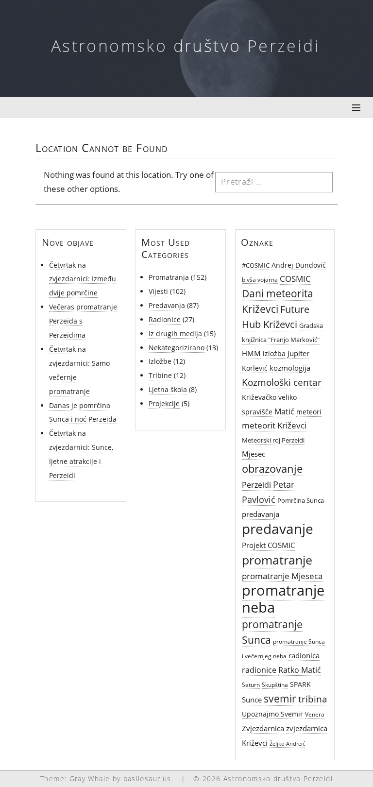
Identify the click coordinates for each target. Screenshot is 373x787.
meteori (309, 411)
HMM (251, 353)
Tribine (160, 375)
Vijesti (158, 291)
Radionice (165, 319)
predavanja (260, 514)
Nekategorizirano (176, 347)
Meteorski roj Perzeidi (273, 440)
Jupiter (298, 353)
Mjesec (253, 454)
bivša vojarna (260, 279)
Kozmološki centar (282, 382)
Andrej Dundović (298, 265)
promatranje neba (283, 599)
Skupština (275, 684)
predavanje (277, 528)
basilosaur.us (147, 778)
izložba (274, 353)
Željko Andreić (287, 743)
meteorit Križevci (274, 425)
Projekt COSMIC (268, 545)
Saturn (251, 684)
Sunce (252, 700)
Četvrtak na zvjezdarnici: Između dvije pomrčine (82, 279)
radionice (259, 670)
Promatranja (169, 277)
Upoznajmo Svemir (272, 714)
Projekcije (164, 403)
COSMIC (295, 278)
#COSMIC (256, 265)
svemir (280, 698)
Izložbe (160, 361)
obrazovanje (272, 468)
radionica (304, 655)
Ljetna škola (168, 389)
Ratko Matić (299, 670)
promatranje (277, 559)
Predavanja (167, 305)
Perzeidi (256, 484)
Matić (284, 411)
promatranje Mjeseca (282, 576)
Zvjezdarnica (263, 728)
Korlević (255, 368)
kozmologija (290, 368)
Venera (314, 714)
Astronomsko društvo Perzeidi (185, 45)
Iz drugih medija (175, 333)
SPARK (300, 684)
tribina (312, 699)
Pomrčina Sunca (300, 500)
